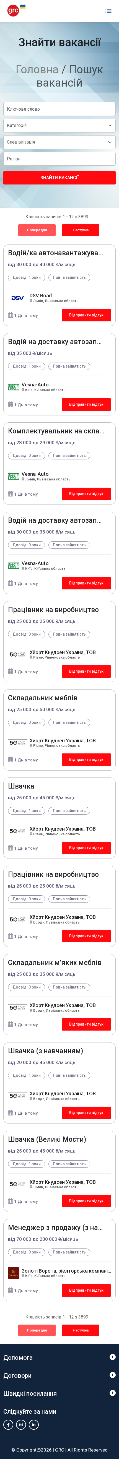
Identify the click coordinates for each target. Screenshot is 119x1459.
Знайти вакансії (59, 177)
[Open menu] (108, 11)
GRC (59, 1450)
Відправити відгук (86, 315)
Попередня (37, 230)
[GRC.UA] (16, 10)
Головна (37, 69)
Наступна (81, 230)
